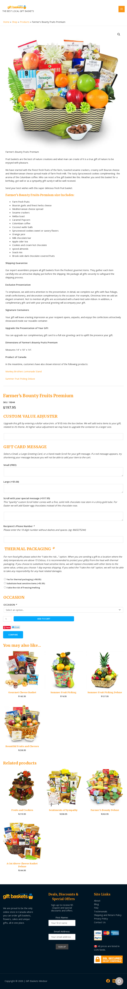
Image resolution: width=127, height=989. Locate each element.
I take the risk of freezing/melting (23, 587)
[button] (119, 34)
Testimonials (100, 911)
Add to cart (43, 618)
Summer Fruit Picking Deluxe (20, 378)
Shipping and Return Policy (107, 915)
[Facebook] (108, 981)
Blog (96, 904)
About (97, 900)
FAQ (96, 907)
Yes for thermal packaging (24, 579)
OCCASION (10, 604)
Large (11, 481)
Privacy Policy (101, 918)
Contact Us (100, 922)
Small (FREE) (9, 464)
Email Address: (62, 931)
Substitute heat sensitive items (26, 583)
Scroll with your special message (26, 498)
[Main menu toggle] (121, 9)
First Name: (62, 917)
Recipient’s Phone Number (19, 526)
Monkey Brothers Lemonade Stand (23, 371)
